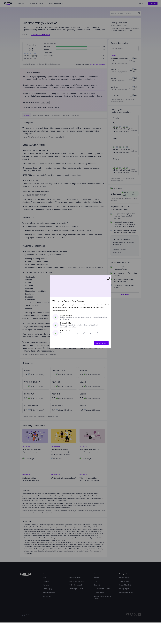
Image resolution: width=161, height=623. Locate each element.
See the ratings (101, 343)
